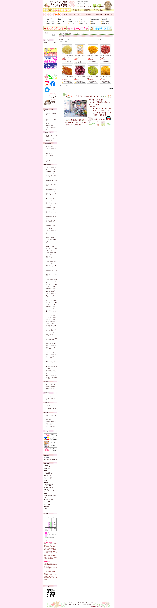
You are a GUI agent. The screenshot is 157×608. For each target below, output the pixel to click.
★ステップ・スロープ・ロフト (50, 491)
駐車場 (47, 123)
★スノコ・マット (48, 489)
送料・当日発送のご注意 (51, 424)
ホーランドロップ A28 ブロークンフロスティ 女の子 (51, 334)
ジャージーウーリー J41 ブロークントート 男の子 (51, 271)
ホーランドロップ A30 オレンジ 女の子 (51, 326)
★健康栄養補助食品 (48, 484)
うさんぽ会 (46, 402)
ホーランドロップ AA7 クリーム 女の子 (51, 245)
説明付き (61, 39)
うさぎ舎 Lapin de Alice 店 (50, 110)
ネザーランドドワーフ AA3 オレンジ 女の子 (51, 300)
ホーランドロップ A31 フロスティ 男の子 (51, 322)
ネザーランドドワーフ (51, 148)
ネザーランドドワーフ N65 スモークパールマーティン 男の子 (51, 199)
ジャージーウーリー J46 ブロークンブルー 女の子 (51, 281)
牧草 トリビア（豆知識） (51, 416)
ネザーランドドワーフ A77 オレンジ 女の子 (51, 315)
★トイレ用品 (47, 501)
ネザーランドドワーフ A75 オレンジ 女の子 (51, 307)
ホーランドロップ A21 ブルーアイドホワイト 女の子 (51, 222)
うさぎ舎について (50, 125)
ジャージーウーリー (50, 153)
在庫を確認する (67, 61)
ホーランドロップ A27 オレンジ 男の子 (51, 330)
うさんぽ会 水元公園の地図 (51, 409)
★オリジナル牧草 (48, 477)
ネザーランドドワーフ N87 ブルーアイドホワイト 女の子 (51, 377)
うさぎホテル (47, 392)
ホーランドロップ (50, 151)
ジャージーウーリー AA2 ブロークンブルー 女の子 (51, 342)
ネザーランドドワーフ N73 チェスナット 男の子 (51, 232)
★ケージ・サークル (48, 487)
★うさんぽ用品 (47, 504)
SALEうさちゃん (49, 146)
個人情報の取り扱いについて (69, 602)
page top (111, 88)
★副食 (45, 480)
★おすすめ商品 (47, 466)
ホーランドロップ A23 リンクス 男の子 (51, 236)
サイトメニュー (49, 117)
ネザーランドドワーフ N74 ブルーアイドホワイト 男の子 (51, 227)
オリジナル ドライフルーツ (50, 459)
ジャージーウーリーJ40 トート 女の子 (51, 266)
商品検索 (46, 33)
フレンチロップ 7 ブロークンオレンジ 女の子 (51, 190)
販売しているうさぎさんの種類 (51, 136)
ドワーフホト (49, 158)
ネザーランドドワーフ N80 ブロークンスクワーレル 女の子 (51, 361)
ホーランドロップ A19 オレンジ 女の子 (51, 176)
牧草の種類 (48, 419)
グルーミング (47, 381)
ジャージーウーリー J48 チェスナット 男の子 (51, 285)
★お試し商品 (46, 457)
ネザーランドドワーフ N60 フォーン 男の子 (51, 168)
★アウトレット (47, 468)
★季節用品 (46, 506)
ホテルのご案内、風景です (51, 399)
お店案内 (92, 602)
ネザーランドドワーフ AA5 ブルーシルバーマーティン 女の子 (51, 295)
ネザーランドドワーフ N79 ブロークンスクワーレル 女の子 (51, 356)
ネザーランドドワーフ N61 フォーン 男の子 (51, 172)
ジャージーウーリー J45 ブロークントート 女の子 (51, 276)
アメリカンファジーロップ (51, 161)
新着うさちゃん (47, 164)
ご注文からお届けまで (51, 421)
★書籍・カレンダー (48, 508)
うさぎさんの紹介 (48, 132)
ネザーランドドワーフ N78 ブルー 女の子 (51, 351)
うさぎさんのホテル (50, 396)
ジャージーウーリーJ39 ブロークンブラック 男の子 (51, 258)
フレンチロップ (49, 155)
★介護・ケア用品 (48, 485)
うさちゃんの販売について (51, 128)
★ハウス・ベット (48, 493)
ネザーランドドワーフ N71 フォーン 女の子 (51, 212)
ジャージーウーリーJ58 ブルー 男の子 (51, 253)
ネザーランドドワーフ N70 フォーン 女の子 (51, 208)
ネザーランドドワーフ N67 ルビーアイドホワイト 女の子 (51, 204)
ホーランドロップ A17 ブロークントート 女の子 (51, 181)
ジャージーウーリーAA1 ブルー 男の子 (51, 194)
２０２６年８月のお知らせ (51, 114)
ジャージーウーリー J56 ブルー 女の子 (51, 249)
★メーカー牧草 (47, 478)
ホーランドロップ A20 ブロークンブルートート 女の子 (51, 217)
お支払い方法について (51, 426)
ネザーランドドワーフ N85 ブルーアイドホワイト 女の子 (51, 372)
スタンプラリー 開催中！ (51, 120)
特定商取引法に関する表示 (83, 602)
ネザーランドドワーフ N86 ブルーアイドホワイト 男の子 (51, 367)
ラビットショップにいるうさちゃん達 (51, 139)
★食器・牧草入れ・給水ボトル (50, 496)
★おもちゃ (46, 497)
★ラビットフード (48, 475)
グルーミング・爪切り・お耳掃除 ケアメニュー (51, 385)
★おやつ (46, 482)
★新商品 (46, 465)
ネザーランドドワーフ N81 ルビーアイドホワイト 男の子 (51, 347)
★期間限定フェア (48, 473)
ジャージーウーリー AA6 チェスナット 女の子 (51, 303)
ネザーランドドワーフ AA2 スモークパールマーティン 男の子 (51, 290)
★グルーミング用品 (48, 499)
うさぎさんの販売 (48, 143)
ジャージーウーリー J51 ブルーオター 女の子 (51, 339)
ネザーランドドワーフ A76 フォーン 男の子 (51, 311)
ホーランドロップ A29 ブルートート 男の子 (51, 318)
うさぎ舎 (62, 33)
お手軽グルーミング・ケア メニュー (51, 389)
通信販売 (46, 412)
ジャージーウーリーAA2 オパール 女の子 (51, 262)
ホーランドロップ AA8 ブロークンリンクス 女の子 (51, 241)
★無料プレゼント (48, 470)
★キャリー (46, 502)
